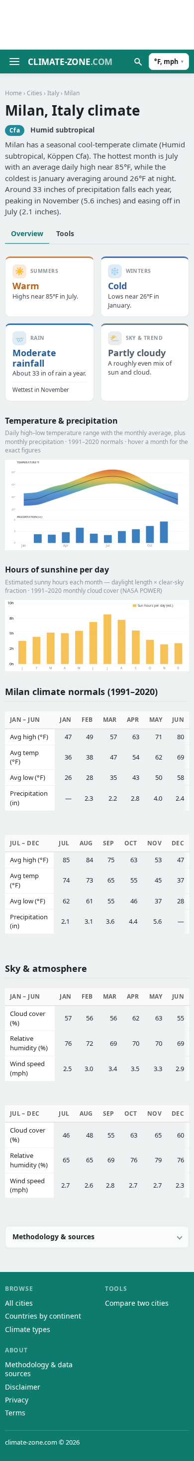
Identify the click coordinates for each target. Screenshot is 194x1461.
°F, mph (169, 61)
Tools (65, 233)
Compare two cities (137, 1303)
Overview (27, 233)
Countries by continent (43, 1316)
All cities (19, 1303)
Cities (34, 93)
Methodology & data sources (39, 1369)
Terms (15, 1412)
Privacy (16, 1399)
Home (13, 93)
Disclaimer (22, 1387)
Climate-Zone (70, 62)
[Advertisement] (97, 25)
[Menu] (14, 61)
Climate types (27, 1329)
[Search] (138, 61)
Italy (53, 93)
